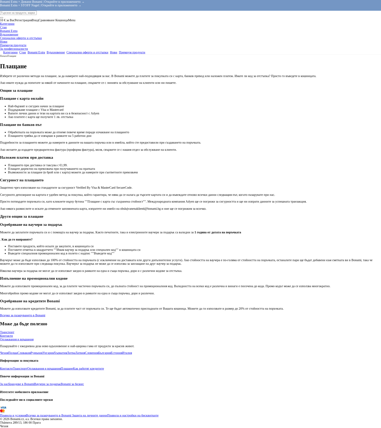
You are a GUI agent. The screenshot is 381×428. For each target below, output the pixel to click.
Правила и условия (13, 415)
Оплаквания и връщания (44, 368)
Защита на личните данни (89, 415)
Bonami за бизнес (72, 384)
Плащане (67, 368)
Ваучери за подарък (47, 384)
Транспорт (20, 368)
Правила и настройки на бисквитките (133, 415)
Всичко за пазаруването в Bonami (22, 315)
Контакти (6, 368)
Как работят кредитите (88, 368)
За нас (4, 384)
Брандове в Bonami (21, 384)
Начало (3, 56)
